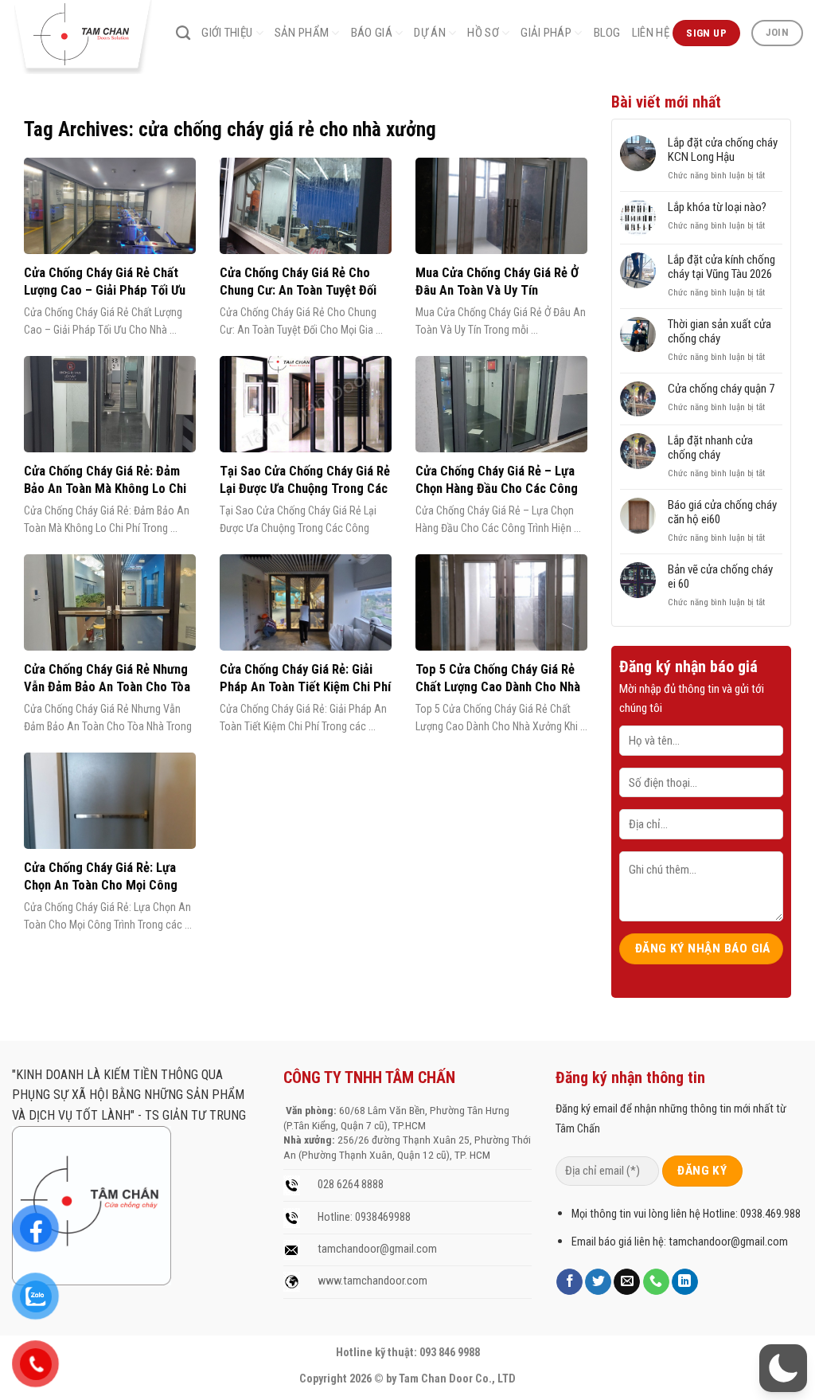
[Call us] (656, 1282)
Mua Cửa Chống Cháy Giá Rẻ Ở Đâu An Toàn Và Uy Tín (497, 281)
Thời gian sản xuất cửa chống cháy (719, 331)
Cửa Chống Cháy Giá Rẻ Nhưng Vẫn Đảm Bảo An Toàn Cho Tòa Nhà (107, 686)
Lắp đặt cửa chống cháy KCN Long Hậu (723, 149)
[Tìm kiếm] (183, 33)
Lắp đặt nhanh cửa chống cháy (710, 447)
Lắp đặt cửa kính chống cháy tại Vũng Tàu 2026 (721, 266)
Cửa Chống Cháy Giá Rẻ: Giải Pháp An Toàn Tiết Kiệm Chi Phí (305, 678)
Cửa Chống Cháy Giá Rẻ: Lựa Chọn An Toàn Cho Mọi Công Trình (100, 884)
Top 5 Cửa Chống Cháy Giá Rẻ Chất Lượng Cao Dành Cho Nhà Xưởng (497, 686)
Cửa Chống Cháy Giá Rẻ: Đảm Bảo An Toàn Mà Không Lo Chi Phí (105, 488)
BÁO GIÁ (371, 32)
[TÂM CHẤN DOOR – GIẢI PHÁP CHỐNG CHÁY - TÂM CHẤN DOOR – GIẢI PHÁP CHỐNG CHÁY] (82, 37)
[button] (783, 1368)
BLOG (607, 32)
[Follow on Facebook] (569, 1282)
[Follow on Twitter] (598, 1282)
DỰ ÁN (430, 32)
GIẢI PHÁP (546, 32)
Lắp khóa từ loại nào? (717, 207)
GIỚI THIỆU (226, 32)
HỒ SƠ (483, 32)
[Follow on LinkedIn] (685, 1282)
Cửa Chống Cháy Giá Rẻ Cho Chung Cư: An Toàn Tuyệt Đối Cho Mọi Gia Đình (298, 290)
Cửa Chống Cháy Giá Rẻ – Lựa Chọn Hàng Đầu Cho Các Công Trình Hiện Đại (496, 488)
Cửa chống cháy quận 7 (721, 388)
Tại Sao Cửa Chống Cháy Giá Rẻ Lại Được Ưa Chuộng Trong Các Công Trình (305, 488)
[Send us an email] (627, 1282)
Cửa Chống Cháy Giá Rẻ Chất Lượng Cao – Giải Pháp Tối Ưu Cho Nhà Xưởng (104, 290)
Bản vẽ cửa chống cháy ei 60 (720, 576)
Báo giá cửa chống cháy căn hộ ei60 (722, 512)
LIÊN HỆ (650, 32)
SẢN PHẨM (302, 32)
